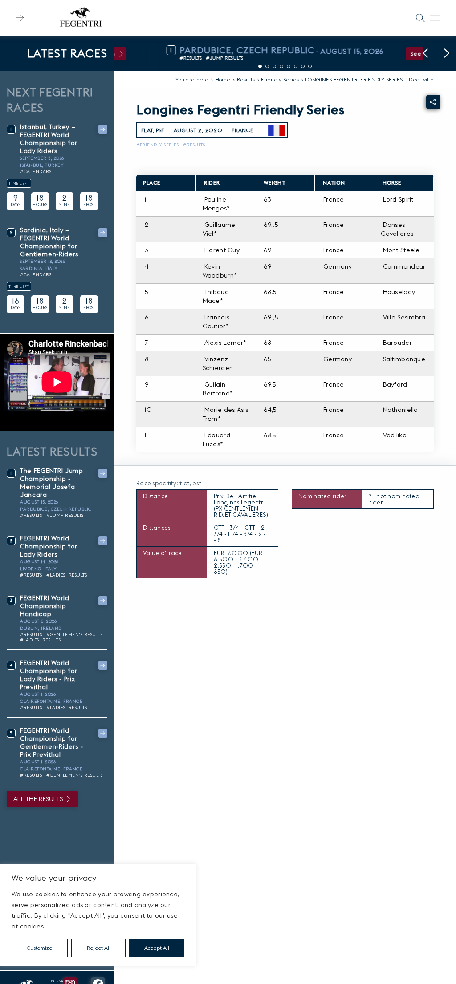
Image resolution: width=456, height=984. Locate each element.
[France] (276, 130)
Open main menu (434, 18)
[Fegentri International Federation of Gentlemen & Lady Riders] (80, 18)
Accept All (156, 947)
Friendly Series (280, 79)
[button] (425, 53)
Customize (40, 947)
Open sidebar (20, 18)
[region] (98, 915)
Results (246, 79)
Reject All (98, 947)
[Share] (433, 102)
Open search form (420, 18)
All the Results (38, 799)
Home (223, 79)
